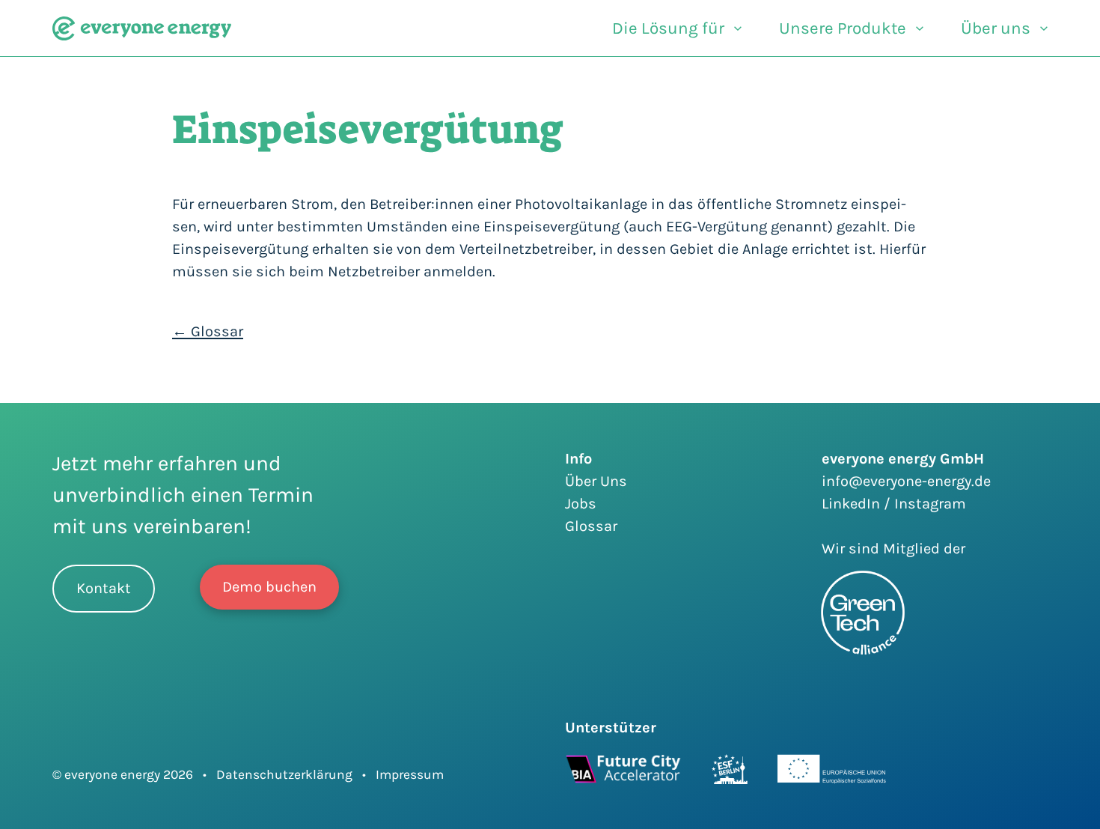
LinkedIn (853, 503)
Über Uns (596, 481)
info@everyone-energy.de (906, 481)
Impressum (410, 774)
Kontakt (103, 588)
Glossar (591, 526)
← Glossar (207, 331)
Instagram (930, 503)
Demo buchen (269, 586)
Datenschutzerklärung (284, 774)
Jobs (580, 503)
